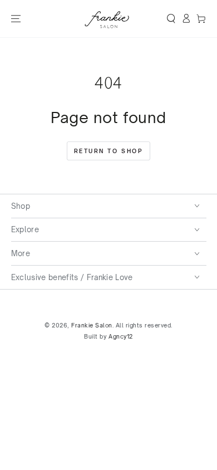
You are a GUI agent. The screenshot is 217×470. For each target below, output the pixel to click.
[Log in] (186, 19)
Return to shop (109, 151)
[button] (171, 19)
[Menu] (15, 19)
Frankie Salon (91, 325)
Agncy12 (120, 336)
